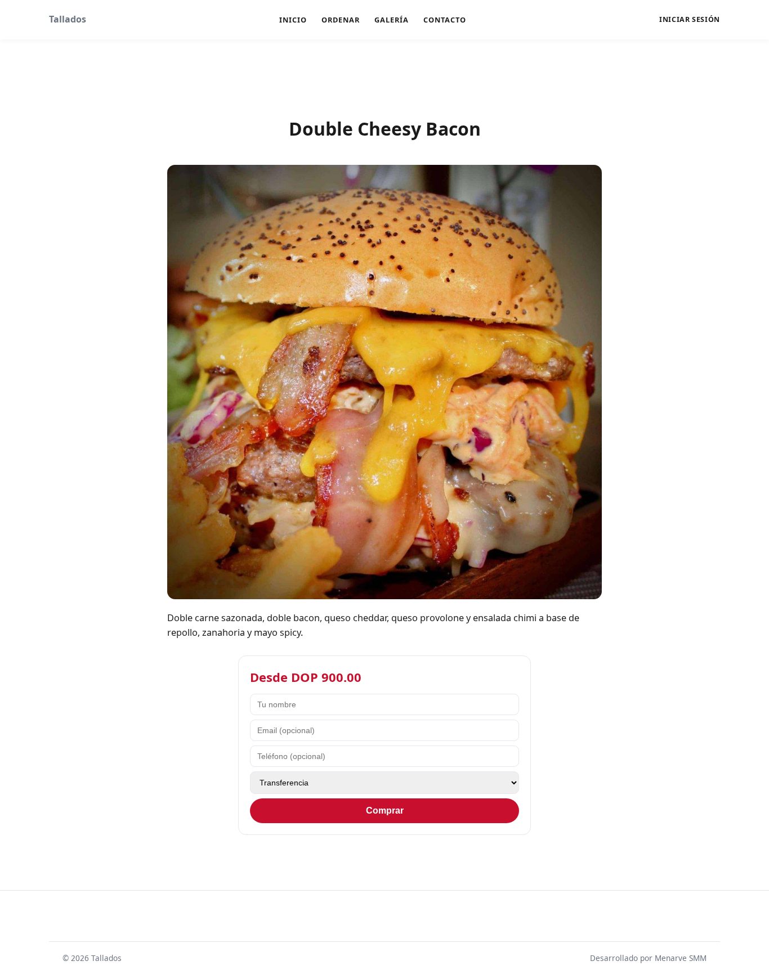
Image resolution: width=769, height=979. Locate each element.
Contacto (444, 20)
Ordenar (340, 20)
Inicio (293, 20)
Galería (391, 20)
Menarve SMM (681, 958)
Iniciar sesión (689, 19)
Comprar (385, 810)
